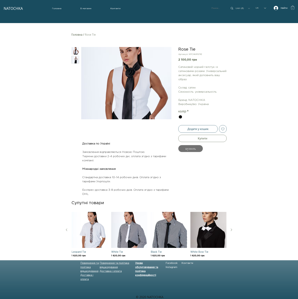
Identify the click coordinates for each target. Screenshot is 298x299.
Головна (76, 34)
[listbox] (242, 8)
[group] (149, 235)
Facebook (172, 263)
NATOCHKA (13, 8)
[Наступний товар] (231, 230)
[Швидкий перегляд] (90, 230)
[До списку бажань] (223, 129)
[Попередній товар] (66, 230)
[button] (86, 8)
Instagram (171, 267)
